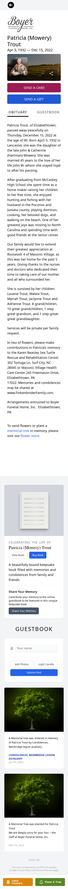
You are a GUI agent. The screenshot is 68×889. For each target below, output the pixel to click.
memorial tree (18, 431)
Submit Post (34, 672)
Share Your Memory (24, 611)
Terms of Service (44, 870)
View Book (18, 555)
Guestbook (48, 112)
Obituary (18, 112)
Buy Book (37, 555)
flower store (30, 436)
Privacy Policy (24, 870)
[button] (34, 710)
